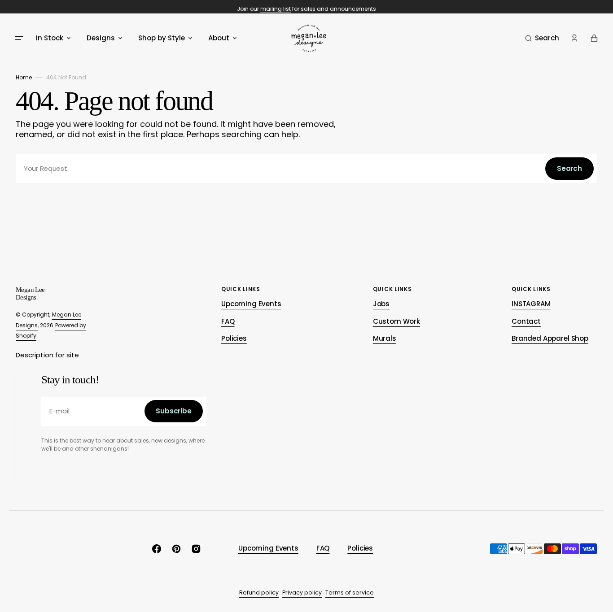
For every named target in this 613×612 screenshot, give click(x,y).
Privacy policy (302, 592)
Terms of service (349, 592)
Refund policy (259, 592)
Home (24, 77)
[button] (542, 38)
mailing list (275, 9)
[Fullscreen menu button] (19, 38)
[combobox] (306, 168)
